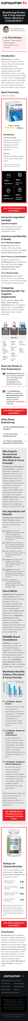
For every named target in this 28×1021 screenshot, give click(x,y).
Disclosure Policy (19, 986)
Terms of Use (5, 983)
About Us (17, 989)
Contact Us (17, 981)
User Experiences (8, 45)
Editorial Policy (5, 986)
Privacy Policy (5, 989)
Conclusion (7, 47)
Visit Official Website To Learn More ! (14, 209)
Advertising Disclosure (17, 30)
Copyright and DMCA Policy (10, 992)
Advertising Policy (7, 981)
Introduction (7, 40)
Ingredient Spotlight (9, 43)
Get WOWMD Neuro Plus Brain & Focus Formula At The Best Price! (14, 815)
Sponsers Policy (19, 983)
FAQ (16, 45)
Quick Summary (16, 40)
